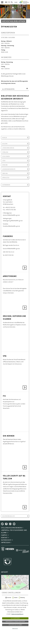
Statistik (15, 597)
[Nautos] (15, 452)
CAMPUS (4, 535)
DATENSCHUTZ (6, 540)
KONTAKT (4, 538)
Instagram (10, 524)
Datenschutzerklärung (17, 614)
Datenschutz (15, 628)
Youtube (14, 524)
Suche (12, 2)
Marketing (23, 597)
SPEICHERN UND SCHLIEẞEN (15, 625)
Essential (9, 597)
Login (15, 2)
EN (9, 2)
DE (6, 2)
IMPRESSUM (5, 542)
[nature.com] (15, 491)
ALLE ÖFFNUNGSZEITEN (8, 89)
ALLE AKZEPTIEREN (15, 618)
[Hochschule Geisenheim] (24, 2)
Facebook (6, 524)
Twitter (2, 524)
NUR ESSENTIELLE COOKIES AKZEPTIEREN (15, 621)
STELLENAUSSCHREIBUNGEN (11, 528)
